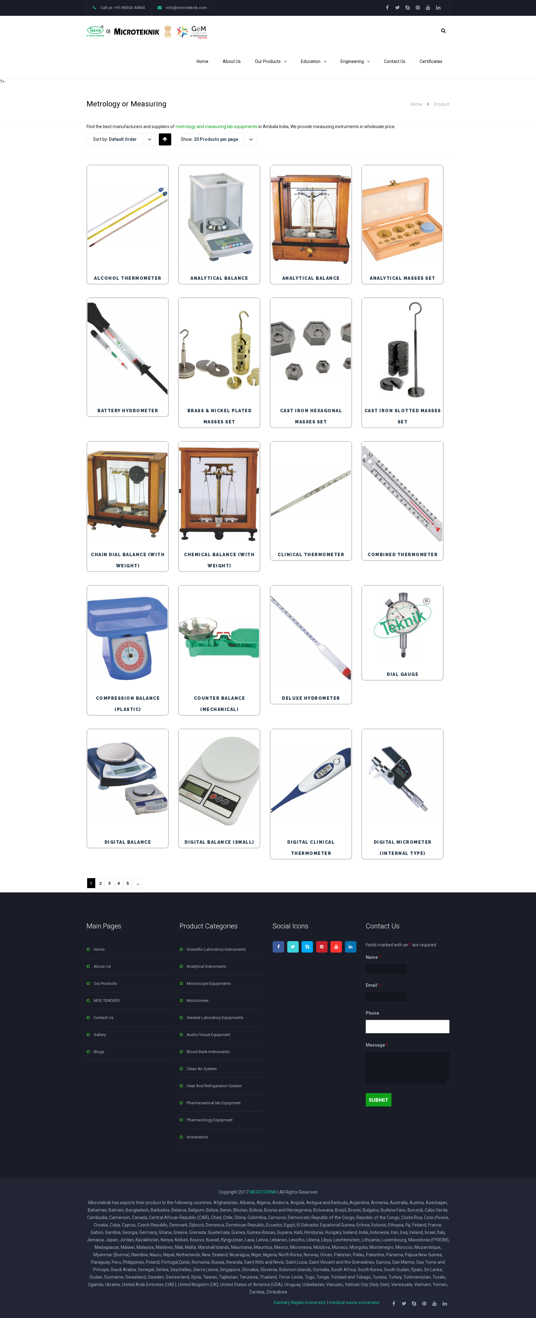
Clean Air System (202, 1068)
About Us (232, 61)
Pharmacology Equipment (210, 1120)
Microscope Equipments (209, 983)
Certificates (431, 61)
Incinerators (197, 1137)
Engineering (352, 61)
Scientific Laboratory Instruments (216, 949)
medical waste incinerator (354, 1302)
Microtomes (197, 1000)
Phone (372, 1013)
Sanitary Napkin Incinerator (300, 1302)
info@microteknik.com (186, 7)
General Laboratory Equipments (215, 1017)
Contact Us (394, 61)
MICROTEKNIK (263, 1192)
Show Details (129, 255)
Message (377, 1045)
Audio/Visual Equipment (208, 1034)
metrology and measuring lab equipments (216, 126)
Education (310, 61)
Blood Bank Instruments (208, 1051)
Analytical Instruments (206, 966)
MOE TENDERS (107, 1000)
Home (202, 61)
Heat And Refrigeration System (214, 1085)
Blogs (99, 1051)
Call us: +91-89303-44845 (122, 7)
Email (373, 985)
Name (373, 957)
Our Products (268, 61)
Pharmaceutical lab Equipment (214, 1103)
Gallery (100, 1034)
